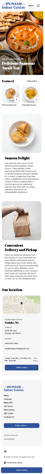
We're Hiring (9, 410)
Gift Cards (8, 413)
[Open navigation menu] (38, 5)
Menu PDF (8, 402)
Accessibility (9, 439)
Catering (8, 399)
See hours (35, 359)
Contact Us (9, 417)
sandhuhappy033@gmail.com (17, 349)
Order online (21, 367)
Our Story (8, 406)
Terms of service (11, 435)
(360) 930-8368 (11, 344)
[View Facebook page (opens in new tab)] (5, 451)
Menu (31, 5)
